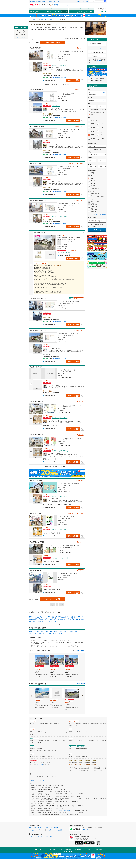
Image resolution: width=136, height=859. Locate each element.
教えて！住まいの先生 (46, 836)
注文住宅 (71, 11)
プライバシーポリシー (39, 849)
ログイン (48, 6)
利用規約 (61, 849)
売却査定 (81, 11)
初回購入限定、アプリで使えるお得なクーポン (62, 6)
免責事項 (79, 849)
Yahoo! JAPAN (80, 1)
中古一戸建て (64, 11)
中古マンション (48, 11)
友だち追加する (77, 829)
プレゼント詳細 (39, 764)
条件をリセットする (102, 48)
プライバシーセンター (51, 849)
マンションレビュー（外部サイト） (65, 810)
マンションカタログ (34, 836)
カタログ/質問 (88, 11)
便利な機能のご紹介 (88, 829)
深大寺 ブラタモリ (100, 1)
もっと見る (56, 624)
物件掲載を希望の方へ (70, 849)
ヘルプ (86, 1)
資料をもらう (73, 80)
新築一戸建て (56, 11)
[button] (31, 657)
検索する (98, 230)
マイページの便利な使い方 (21, 37)
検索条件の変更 (92, 86)
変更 (104, 92)
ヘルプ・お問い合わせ (96, 849)
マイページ (98, 60)
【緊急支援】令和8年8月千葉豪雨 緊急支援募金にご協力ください (45, 1)
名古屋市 (31, 631)
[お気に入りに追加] (82, 80)
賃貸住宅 (32, 11)
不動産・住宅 (32, 827)
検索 (105, 1)
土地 (76, 11)
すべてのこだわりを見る (100, 215)
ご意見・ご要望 (86, 849)
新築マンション (40, 11)
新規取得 (56, 4)
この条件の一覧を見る (79, 650)
